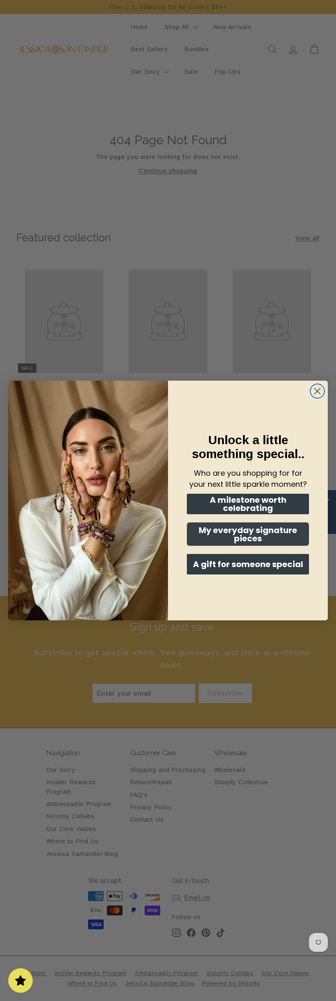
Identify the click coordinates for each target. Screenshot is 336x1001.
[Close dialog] (317, 391)
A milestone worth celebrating (248, 504)
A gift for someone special (248, 564)
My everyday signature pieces (248, 534)
